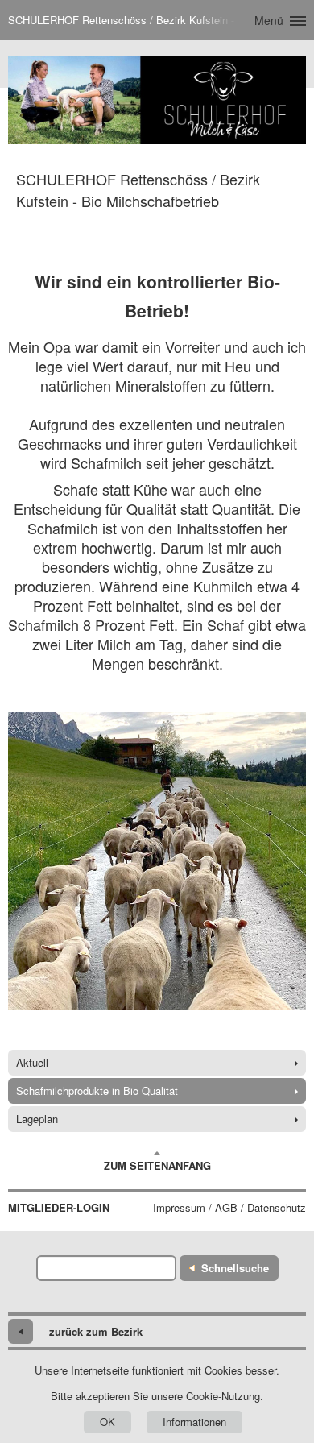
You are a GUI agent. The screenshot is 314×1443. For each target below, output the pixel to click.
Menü (268, 20)
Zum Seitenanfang (157, 1165)
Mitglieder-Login (58, 1207)
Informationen (194, 1421)
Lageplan (37, 1118)
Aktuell (32, 1062)
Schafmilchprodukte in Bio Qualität (97, 1090)
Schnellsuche (235, 1267)
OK (107, 1421)
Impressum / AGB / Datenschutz (229, 1207)
